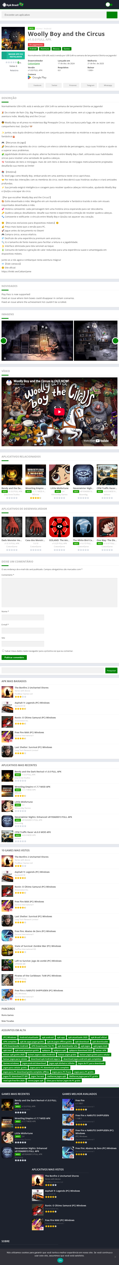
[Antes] (3, 341)
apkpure (46, 1050)
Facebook (37, 85)
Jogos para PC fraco (61, 1072)
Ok (60, 1260)
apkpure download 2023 (80, 1050)
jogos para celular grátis (15, 1067)
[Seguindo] (115, 341)
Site (3, 637)
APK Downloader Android (15, 1046)
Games (67, 48)
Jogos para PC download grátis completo (49, 1067)
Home (39, 28)
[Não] (115, 1256)
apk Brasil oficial (99, 1037)
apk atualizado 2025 (77, 1037)
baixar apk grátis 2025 (13, 1054)
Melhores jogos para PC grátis (83, 1076)
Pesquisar (111, 670)
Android (47, 28)
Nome (5, 611)
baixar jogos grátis (67, 1054)
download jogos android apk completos (82, 1059)
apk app (61, 1037)
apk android (48, 1037)
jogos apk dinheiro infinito (62, 1063)
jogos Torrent (37, 1076)
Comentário (8, 574)
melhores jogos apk (56, 1076)
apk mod (7, 1050)
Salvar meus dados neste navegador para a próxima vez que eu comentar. (39, 651)
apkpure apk (60, 1050)
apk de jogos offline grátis (59, 1041)
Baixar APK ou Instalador (16, 55)
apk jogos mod (100, 1046)
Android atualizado (29, 1037)
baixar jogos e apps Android (41, 1054)
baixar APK (101, 1050)
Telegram (90, 85)
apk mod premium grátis (27, 1050)
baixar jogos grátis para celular (95, 1054)
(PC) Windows (9, 1037)
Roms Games (8, 1015)
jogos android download (34, 1063)
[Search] (112, 15)
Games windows (11, 1063)
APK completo (10, 1041)
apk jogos (85, 1046)
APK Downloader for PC (42, 1046)
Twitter (54, 85)
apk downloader (100, 1041)
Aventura (45, 48)
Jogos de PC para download (91, 1063)
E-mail (5, 624)
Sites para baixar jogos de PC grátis (63, 1080)
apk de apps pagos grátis (32, 1041)
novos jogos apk (35, 1080)
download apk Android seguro (45, 1059)
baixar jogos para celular (15, 1059)
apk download (82, 1041)
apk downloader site (67, 1046)
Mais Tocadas (8, 1021)
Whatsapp (108, 85)
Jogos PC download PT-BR (15, 1076)
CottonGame (34, 63)
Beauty (56, 48)
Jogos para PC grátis (84, 1072)
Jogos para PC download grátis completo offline (26, 1072)
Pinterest (73, 85)
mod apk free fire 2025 (13, 1080)
